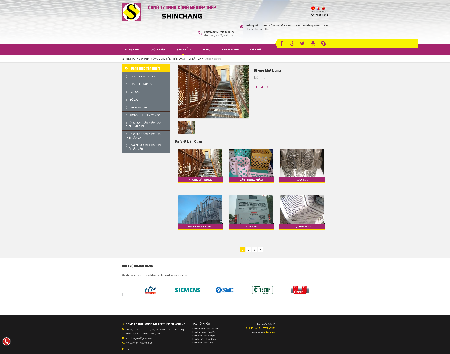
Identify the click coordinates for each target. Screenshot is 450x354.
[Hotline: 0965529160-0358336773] (6, 341)
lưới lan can (198, 328)
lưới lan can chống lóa (203, 332)
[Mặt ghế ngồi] (302, 211)
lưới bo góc (198, 339)
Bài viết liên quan (188, 141)
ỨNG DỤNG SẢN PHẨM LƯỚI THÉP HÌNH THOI (144, 125)
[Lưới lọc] (302, 165)
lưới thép (197, 335)
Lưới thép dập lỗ (140, 84)
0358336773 (146, 343)
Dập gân (134, 92)
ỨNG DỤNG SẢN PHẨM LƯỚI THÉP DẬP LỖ (177, 58)
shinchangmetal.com (260, 328)
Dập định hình (138, 107)
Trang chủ (131, 50)
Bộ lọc (133, 99)
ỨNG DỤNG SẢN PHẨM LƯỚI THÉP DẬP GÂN (144, 147)
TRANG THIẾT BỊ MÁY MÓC (144, 115)
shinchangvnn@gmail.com (139, 338)
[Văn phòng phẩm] (251, 165)
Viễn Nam (269, 332)
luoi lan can (212, 328)
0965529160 (132, 343)
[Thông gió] (251, 211)
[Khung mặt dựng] (200, 165)
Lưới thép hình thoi (142, 76)
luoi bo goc (209, 335)
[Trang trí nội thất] (200, 211)
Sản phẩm (144, 58)
